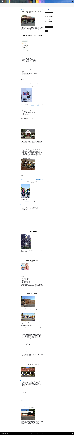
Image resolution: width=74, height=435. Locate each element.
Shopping (36, 1)
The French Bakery (23, 141)
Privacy (3, 433)
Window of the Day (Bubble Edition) (32, 231)
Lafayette (42, 9)
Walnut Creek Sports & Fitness (29, 384)
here (26, 143)
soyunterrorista (27, 199)
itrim (39, 308)
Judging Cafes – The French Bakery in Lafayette (31, 125)
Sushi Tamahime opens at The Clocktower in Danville (49, 24)
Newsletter (38, 433)
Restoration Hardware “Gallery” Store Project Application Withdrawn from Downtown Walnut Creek (49, 22)
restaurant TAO (30, 28)
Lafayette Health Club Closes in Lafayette (32, 364)
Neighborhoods (26, 1)
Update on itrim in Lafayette (31, 293)
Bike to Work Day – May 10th (32, 181)
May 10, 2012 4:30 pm (32, 86)
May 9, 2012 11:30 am (32, 261)
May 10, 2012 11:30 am (31, 127)
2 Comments (22, 175)
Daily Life (45, 1)
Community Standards (6, 433)
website (38, 105)
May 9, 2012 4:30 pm (32, 182)
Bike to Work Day (27, 201)
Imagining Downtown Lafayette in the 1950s (32, 406)
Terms (2, 433)
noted (29, 308)
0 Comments (22, 79)
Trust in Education (23, 104)
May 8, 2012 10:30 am (31, 407)
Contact (35, 433)
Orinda (39, 179)
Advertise (42, 433)
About (48, 1)
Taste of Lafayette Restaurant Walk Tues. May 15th (32, 35)
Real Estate (40, 1)
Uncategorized (22, 362)
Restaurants (31, 1)
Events (22, 33)
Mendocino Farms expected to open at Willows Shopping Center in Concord (49, 20)
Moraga (37, 179)
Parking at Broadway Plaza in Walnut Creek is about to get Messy (49, 15)
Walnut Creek (41, 179)
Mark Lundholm (32, 105)
